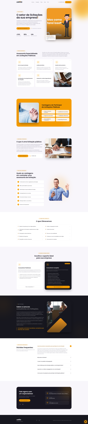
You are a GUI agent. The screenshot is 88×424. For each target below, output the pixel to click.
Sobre (45, 2)
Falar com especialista (29, 286)
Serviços (33, 2)
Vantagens (37, 2)
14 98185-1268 (33, 155)
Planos (42, 2)
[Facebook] (20, 404)
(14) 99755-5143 (61, 2)
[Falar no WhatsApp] (85, 421)
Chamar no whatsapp (22, 155)
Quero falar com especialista (22, 28)
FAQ (48, 2)
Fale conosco (68, 2)
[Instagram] (23, 404)
